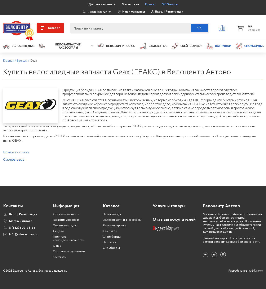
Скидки (58, 231)
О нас (57, 245)
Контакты (60, 257)
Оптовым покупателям (69, 251)
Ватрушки (109, 242)
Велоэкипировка (114, 225)
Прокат (150, 4)
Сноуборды (111, 247)
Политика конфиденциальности (68, 238)
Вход (159, 11)
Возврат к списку (16, 152)
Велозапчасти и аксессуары (122, 219)
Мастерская (130, 4)
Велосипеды (112, 214)
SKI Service (170, 4)
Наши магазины (133, 11)
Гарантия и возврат (66, 219)
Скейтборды (112, 236)
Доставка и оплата (102, 4)
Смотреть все (13, 159)
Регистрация (174, 11)
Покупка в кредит (65, 225)
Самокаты (110, 231)
